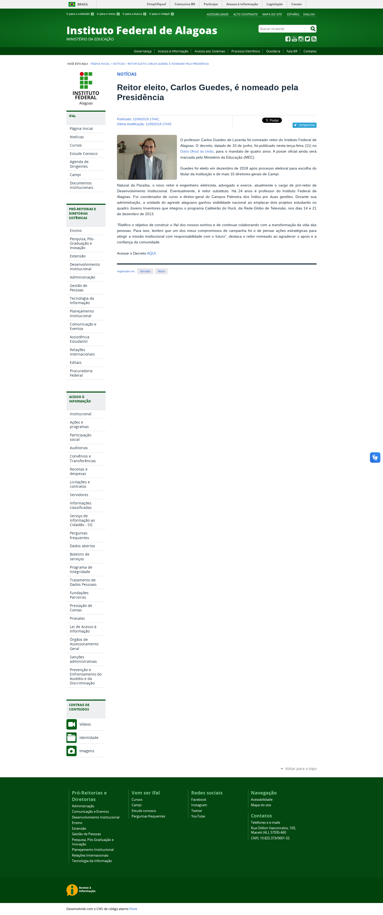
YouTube (294, 38)
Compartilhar (307, 125)
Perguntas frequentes (148, 816)
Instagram (301, 38)
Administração (83, 806)
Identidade (88, 737)
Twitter (307, 38)
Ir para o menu (108, 13)
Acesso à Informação (173, 51)
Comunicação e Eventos (90, 811)
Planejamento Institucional (93, 849)
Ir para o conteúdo (79, 13)
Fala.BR (292, 51)
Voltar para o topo (301, 768)
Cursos (137, 799)
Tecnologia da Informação (92, 861)
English (309, 14)
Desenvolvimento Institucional (95, 817)
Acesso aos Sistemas (210, 51)
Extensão (79, 828)
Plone (133, 909)
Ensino (77, 823)
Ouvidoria (273, 51)
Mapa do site (272, 14)
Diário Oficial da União (197, 151)
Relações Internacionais (90, 855)
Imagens (86, 750)
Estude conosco (144, 811)
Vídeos (85, 724)
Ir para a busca (134, 13)
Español (293, 14)
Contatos (310, 51)
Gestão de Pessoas (86, 834)
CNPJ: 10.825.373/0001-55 (270, 838)
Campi (136, 805)
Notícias (119, 63)
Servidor (145, 271)
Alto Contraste (245, 14)
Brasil (82, 4)
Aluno (161, 271)
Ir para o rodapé (161, 13)
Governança (143, 51)
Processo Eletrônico (245, 51)
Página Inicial (100, 63)
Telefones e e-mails (265, 822)
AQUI (151, 253)
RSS (314, 38)
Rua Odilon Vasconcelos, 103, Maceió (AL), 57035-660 (273, 830)
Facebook (288, 38)
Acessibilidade (217, 14)
